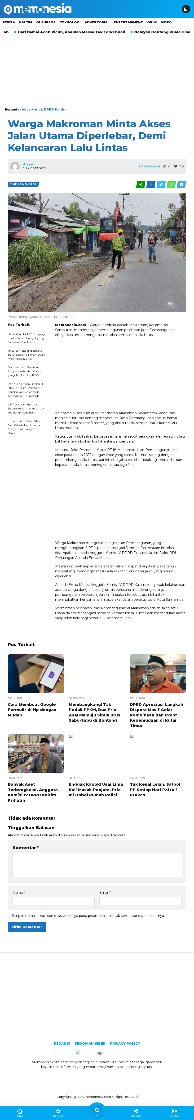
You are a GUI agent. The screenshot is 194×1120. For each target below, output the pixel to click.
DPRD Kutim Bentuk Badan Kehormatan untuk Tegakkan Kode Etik (26, 408)
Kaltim (25, 22)
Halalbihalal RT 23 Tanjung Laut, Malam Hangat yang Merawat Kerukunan (26, 338)
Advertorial (97, 22)
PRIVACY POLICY (125, 1043)
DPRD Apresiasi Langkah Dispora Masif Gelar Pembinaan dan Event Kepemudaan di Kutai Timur (156, 715)
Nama (19, 892)
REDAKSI (62, 1043)
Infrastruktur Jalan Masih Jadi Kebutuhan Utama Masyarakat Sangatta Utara (25, 427)
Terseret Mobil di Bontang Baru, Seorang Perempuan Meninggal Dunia (26, 354)
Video (166, 22)
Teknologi (70, 22)
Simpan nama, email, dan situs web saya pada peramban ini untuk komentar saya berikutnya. (88, 916)
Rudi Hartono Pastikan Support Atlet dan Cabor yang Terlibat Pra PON (25, 371)
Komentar (26, 847)
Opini (152, 22)
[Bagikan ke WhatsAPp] (172, 184)
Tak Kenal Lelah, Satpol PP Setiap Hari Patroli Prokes (155, 789)
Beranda (12, 109)
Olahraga (46, 22)
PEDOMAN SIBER (90, 1043)
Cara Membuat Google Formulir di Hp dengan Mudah (32, 709)
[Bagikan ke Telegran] (181, 184)
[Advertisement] (97, 71)
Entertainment (128, 22)
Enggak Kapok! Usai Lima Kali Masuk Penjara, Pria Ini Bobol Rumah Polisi (96, 789)
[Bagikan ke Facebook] (151, 184)
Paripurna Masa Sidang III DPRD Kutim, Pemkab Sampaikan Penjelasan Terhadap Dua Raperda (25, 389)
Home (19, 1115)
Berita (8, 22)
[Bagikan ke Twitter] (161, 184)
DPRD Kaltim (55, 109)
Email (105, 892)
